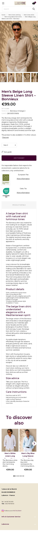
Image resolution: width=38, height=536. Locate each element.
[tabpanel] (19, 46)
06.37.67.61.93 (9, 503)
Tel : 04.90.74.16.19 (7, 501)
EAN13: (4, 113)
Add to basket (19, 158)
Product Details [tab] (19, 205)
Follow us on (12, 510)
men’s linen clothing (13, 368)
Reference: (6, 111)
